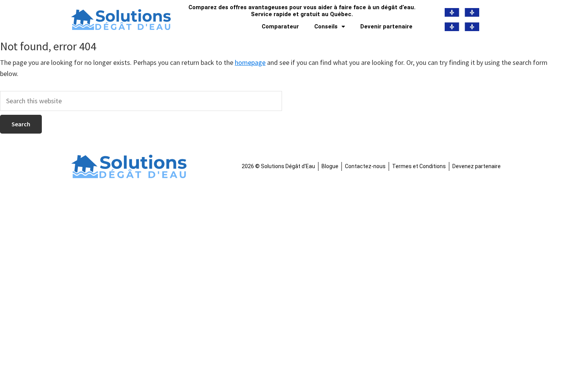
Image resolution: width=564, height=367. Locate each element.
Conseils (326, 26)
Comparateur (280, 26)
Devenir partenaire (386, 26)
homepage (250, 62)
